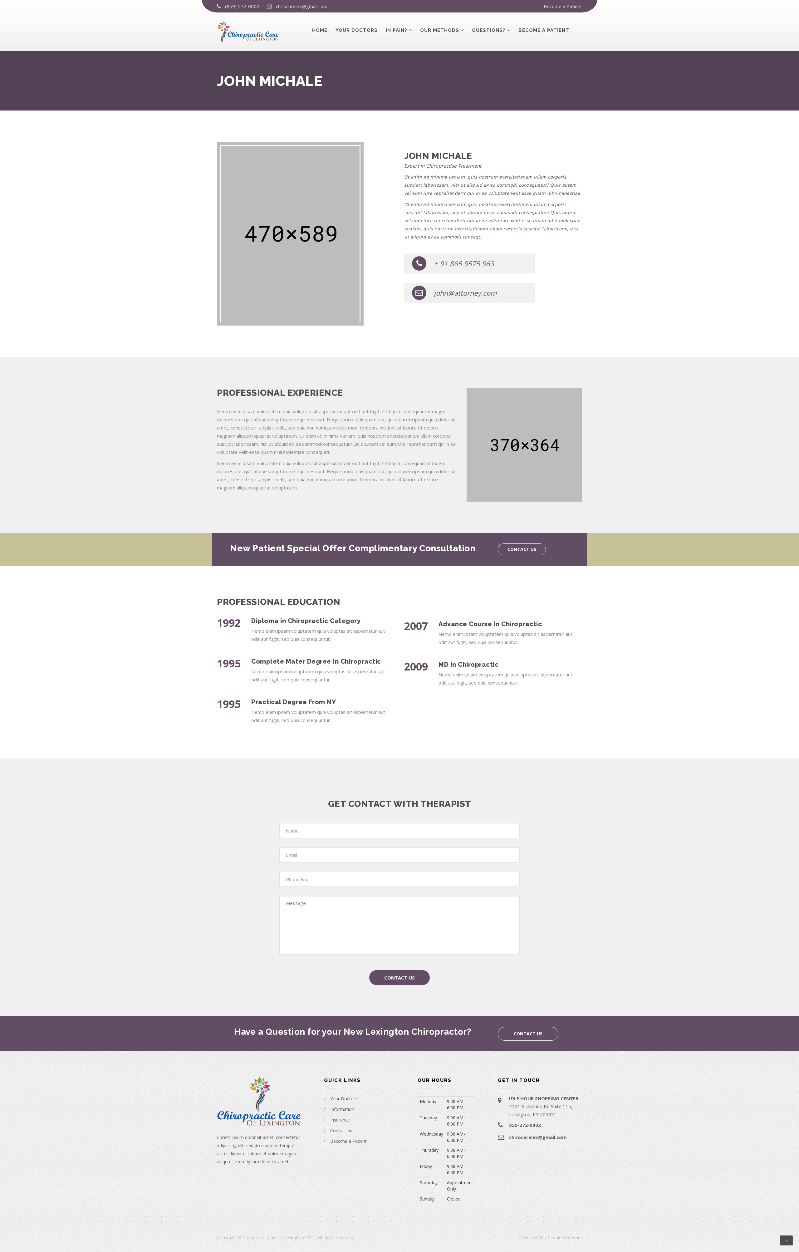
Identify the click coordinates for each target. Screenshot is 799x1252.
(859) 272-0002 (242, 6)
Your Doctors (357, 30)
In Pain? (396, 30)
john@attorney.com (465, 292)
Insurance (340, 1120)
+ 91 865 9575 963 (464, 263)
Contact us (521, 549)
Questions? (489, 30)
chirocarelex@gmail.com (301, 6)
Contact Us (399, 978)
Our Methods (439, 30)
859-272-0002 (525, 1125)
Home (319, 30)
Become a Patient (563, 6)
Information (342, 1109)
